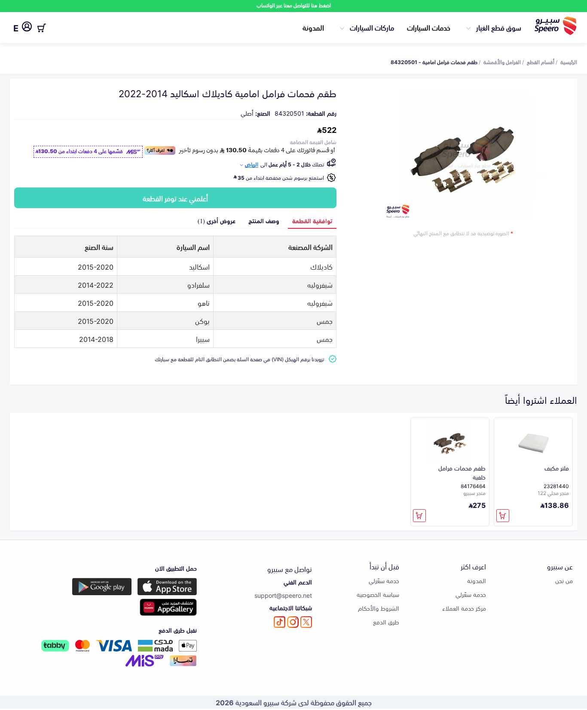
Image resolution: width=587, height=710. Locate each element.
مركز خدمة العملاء (464, 607)
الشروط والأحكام (378, 607)
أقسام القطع (540, 61)
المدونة (313, 27)
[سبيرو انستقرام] (293, 622)
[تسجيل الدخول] (27, 28)
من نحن (564, 580)
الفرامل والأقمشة (502, 61)
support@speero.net (283, 594)
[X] (306, 622)
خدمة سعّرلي (471, 594)
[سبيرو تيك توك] (279, 622)
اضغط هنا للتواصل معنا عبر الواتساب (294, 5)
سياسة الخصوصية (378, 594)
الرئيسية (568, 61)
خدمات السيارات (428, 27)
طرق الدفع (386, 621)
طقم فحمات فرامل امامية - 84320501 (434, 61)
